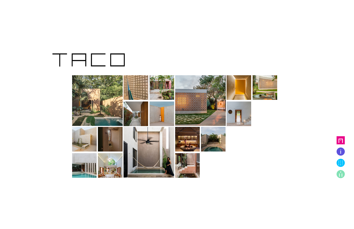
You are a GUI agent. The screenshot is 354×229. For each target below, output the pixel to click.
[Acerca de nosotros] (341, 140)
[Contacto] (341, 173)
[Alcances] (341, 151)
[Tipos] (341, 162)
